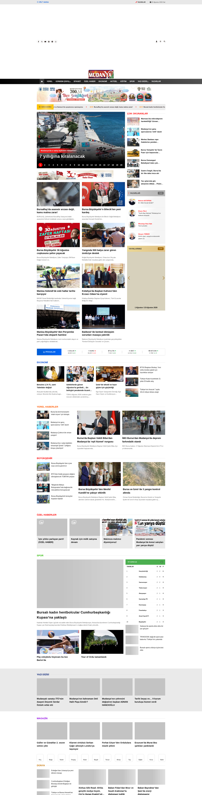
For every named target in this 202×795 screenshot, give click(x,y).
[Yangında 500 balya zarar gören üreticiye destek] (103, 235)
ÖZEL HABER (88, 81)
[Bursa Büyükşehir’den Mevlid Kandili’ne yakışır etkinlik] (99, 474)
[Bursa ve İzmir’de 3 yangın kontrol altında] (144, 474)
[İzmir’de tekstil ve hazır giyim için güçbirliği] (109, 374)
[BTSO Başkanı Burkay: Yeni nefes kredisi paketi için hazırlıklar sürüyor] (132, 374)
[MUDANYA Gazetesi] (101, 77)
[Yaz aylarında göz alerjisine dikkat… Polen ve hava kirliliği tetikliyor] (133, 187)
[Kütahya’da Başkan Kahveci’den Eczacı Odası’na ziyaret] (103, 276)
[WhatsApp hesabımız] (55, 41)
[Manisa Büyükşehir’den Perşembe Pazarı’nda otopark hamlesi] (58, 317)
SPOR (133, 81)
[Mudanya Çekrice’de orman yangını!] (43, 439)
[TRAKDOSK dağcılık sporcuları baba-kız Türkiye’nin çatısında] (132, 644)
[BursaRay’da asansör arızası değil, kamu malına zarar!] (58, 194)
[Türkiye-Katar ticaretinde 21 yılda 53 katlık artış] (132, 385)
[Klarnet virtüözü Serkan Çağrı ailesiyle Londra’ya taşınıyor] (84, 731)
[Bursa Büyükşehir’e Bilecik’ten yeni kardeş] (103, 194)
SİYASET (75, 81)
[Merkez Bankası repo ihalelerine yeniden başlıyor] (133, 146)
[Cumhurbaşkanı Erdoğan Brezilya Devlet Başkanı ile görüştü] (43, 789)
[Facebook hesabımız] (38, 41)
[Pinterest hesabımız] (48, 41)
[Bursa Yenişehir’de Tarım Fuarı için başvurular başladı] (133, 156)
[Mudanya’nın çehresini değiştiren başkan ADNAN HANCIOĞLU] (117, 687)
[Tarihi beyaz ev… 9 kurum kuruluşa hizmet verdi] (150, 687)
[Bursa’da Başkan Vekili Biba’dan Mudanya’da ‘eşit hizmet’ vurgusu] (98, 423)
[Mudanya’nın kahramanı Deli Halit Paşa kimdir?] (84, 687)
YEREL (47, 81)
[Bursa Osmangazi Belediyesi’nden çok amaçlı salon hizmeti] (133, 167)
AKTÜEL (114, 81)
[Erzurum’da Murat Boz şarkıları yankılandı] (150, 731)
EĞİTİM (124, 81)
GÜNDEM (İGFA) (60, 81)
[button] (39, 81)
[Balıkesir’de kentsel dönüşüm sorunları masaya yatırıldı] (103, 317)
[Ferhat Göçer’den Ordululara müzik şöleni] (117, 731)
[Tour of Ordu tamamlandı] (102, 642)
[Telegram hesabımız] (52, 41)
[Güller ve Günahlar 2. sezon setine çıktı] (52, 731)
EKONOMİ (102, 81)
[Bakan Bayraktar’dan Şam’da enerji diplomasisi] (151, 777)
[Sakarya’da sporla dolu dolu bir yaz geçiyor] (132, 633)
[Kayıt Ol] (156, 41)
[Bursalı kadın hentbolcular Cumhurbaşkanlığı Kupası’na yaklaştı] (80, 584)
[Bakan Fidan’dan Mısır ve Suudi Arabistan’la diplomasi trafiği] (122, 777)
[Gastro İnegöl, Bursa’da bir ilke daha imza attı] (133, 177)
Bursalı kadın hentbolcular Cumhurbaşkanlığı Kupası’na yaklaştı (126, 107)
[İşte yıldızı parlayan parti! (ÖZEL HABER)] (52, 527)
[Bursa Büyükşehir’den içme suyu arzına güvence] (43, 470)
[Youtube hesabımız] (45, 41)
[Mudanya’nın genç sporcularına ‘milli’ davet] (133, 135)
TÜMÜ (161, 193)
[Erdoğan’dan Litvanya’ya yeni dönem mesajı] (43, 778)
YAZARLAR (158, 81)
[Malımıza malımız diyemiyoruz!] (117, 527)
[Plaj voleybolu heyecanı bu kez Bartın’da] (58, 642)
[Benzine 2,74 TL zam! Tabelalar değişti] (50, 374)
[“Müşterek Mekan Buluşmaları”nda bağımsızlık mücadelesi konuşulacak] (43, 492)
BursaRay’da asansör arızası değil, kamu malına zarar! (69, 107)
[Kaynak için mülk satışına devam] (84, 527)
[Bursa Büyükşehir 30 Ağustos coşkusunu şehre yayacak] (58, 235)
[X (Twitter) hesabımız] (41, 41)
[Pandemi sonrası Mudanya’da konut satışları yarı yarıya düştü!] (150, 527)
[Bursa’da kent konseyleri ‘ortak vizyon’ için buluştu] (43, 418)
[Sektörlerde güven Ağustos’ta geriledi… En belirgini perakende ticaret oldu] (80, 374)
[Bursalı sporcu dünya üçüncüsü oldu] (132, 655)
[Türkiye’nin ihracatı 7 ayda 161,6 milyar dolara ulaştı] (132, 396)
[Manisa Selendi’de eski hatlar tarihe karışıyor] (58, 276)
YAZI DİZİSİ (144, 81)
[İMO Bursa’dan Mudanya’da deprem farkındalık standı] (143, 423)
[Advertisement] (101, 37)
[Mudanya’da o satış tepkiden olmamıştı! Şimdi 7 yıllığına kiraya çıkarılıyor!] (43, 450)
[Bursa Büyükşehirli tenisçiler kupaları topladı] (43, 503)
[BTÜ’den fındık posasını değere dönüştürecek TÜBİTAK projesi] (43, 481)
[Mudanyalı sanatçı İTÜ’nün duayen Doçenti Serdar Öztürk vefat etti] (52, 687)
